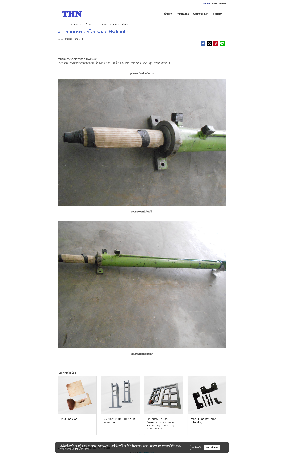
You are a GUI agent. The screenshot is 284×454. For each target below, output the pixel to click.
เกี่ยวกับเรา (183, 14)
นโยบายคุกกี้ (84, 448)
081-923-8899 (219, 3)
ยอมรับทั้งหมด (212, 447)
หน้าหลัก (167, 14)
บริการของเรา (200, 14)
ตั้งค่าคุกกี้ (196, 447)
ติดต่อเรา (218, 14)
